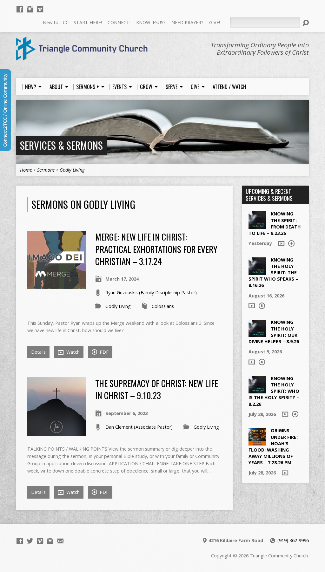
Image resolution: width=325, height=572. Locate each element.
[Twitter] (30, 541)
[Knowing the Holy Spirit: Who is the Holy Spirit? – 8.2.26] (257, 390)
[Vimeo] (40, 9)
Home (26, 170)
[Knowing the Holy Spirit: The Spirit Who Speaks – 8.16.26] (257, 272)
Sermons (46, 170)
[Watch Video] (281, 243)
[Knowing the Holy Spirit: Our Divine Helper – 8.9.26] (257, 334)
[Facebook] (20, 9)
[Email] (60, 541)
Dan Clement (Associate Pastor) (139, 427)
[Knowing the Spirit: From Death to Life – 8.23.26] (257, 225)
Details (38, 352)
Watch (72, 352)
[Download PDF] (291, 243)
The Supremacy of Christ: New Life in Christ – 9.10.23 (156, 389)
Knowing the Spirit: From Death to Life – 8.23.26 (275, 223)
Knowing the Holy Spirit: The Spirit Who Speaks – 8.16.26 (273, 273)
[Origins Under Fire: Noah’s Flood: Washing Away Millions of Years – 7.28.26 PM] (257, 442)
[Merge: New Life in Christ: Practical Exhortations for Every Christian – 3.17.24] (56, 286)
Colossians (163, 306)
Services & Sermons (61, 145)
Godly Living (72, 170)
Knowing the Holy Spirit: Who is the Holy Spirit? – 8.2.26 (274, 391)
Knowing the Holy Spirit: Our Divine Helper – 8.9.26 (274, 331)
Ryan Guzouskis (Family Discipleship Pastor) (151, 292)
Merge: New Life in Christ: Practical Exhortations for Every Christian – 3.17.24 (156, 249)
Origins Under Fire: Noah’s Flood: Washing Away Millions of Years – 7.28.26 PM (273, 446)
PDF (103, 352)
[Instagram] (30, 9)
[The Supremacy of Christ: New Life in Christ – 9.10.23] (56, 432)
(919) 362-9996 (293, 540)
